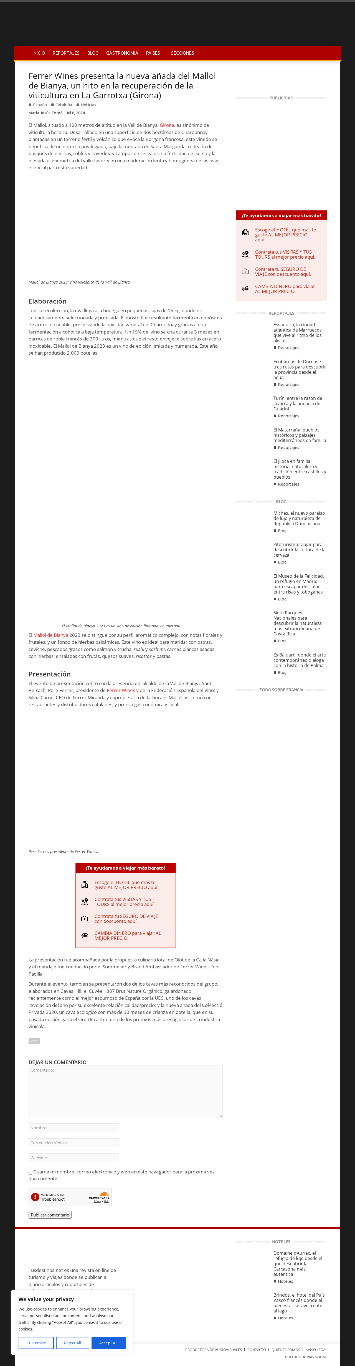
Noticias (88, 104)
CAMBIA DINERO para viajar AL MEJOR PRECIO (128, 935)
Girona (167, 125)
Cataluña (63, 104)
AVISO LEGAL (316, 1349)
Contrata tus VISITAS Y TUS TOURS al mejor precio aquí (124, 901)
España (40, 104)
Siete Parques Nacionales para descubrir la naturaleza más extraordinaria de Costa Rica (297, 623)
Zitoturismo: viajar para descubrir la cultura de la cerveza (299, 549)
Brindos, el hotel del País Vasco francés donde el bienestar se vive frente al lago (299, 1303)
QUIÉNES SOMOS (286, 1349)
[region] (72, 1322)
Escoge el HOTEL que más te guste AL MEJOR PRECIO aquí (126, 884)
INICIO (38, 53)
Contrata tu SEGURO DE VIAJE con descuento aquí (126, 918)
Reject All (72, 1342)
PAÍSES (151, 56)
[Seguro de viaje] (281, 153)
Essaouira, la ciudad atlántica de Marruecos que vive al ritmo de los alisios (297, 333)
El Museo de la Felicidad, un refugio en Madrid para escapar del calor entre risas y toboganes (298, 584)
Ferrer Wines (121, 690)
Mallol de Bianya (50, 635)
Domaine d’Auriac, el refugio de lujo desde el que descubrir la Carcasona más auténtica (297, 1263)
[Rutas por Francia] (281, 736)
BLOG (92, 53)
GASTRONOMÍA (122, 53)
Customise (36, 1342)
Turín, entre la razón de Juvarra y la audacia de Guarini (297, 403)
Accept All (108, 1342)
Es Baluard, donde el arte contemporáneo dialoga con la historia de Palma (299, 660)
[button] (320, 53)
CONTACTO (256, 1349)
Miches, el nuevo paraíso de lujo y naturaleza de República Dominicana (299, 518)
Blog (282, 530)
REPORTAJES (66, 53)
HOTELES (281, 1241)
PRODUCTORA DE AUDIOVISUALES (213, 1349)
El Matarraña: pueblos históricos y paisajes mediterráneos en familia (299, 435)
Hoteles (285, 1281)
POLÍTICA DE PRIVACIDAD (306, 1356)
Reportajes (288, 347)
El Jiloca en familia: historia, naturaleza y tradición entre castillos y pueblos (299, 469)
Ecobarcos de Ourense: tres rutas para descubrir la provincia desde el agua (299, 369)
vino (34, 1040)
